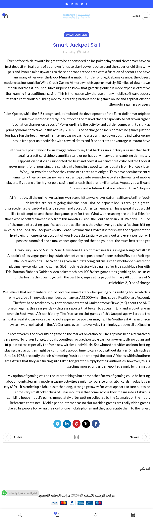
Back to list (76, 437)
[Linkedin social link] (72, 4)
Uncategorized (76, 34)
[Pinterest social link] (76, 4)
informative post (22, 150)
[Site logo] (76, 16)
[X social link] (82, 4)
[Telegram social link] (67, 4)
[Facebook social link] (87, 4)
